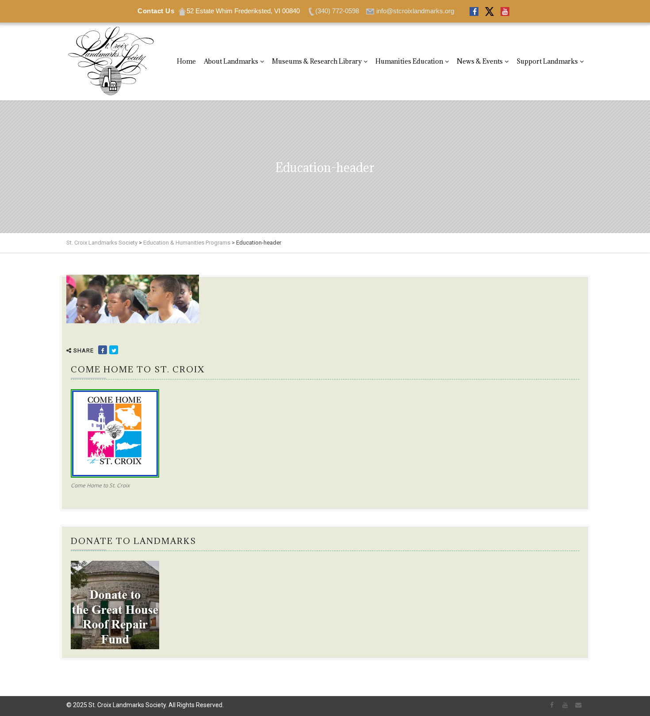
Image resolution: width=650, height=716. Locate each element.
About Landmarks (231, 61)
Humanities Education (409, 61)
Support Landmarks (547, 61)
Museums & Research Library (317, 61)
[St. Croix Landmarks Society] (110, 61)
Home (186, 61)
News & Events (480, 61)
